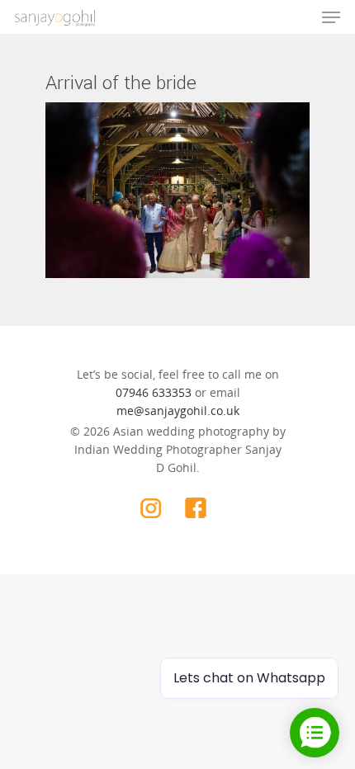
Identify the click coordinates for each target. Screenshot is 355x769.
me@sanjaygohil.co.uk (177, 410)
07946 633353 (154, 392)
